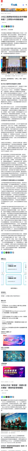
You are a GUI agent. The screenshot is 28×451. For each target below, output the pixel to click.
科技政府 (9, 13)
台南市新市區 (10, 264)
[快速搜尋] (26, 5)
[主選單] (1, 5)
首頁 (3, 13)
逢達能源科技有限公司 (12, 269)
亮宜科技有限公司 (11, 281)
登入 (9, 296)
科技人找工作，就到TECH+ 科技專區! (13, 1)
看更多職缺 (14, 288)
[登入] (23, 5)
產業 (5, 13)
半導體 (2, 41)
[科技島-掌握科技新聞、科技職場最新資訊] (14, 4)
